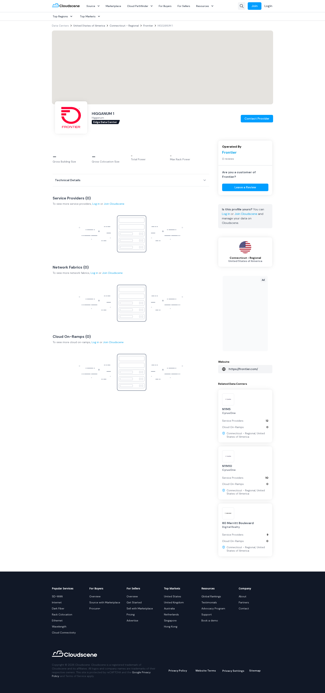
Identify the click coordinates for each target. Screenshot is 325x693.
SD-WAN (57, 596)
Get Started (134, 602)
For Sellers (184, 6)
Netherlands (171, 614)
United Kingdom (174, 602)
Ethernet (57, 620)
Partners (244, 602)
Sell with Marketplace (140, 608)
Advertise (132, 620)
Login (268, 6)
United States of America (89, 25)
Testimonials (209, 602)
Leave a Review (245, 187)
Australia (169, 608)
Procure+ (94, 608)
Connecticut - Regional (124, 25)
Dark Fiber (58, 608)
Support (206, 614)
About (242, 596)
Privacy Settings (233, 671)
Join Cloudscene (114, 203)
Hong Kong (170, 626)
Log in (96, 203)
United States (172, 596)
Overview (95, 596)
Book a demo (209, 620)
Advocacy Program (213, 608)
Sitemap (255, 670)
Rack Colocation (62, 614)
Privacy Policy (178, 670)
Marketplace (113, 6)
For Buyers (165, 6)
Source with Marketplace (104, 602)
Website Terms (205, 670)
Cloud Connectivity (64, 632)
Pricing (131, 614)
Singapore (170, 620)
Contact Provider (257, 119)
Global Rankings (211, 596)
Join (254, 6)
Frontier (148, 25)
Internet (57, 602)
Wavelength (59, 626)
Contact (244, 608)
